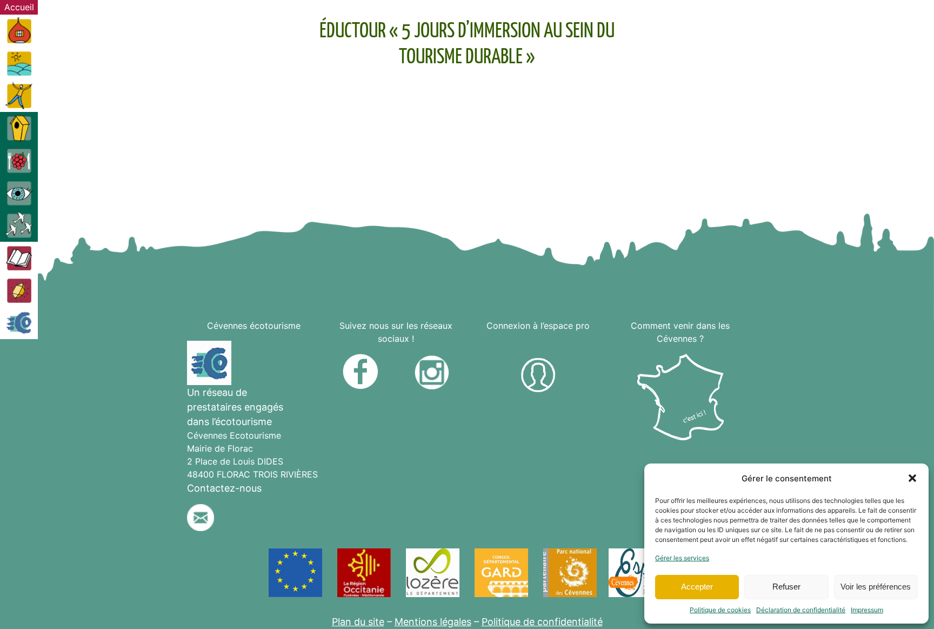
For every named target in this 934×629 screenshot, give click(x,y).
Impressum (867, 610)
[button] (912, 478)
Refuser (786, 586)
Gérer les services (682, 558)
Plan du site (358, 621)
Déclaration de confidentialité (800, 610)
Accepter (697, 586)
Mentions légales (433, 621)
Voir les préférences (875, 586)
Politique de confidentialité (542, 621)
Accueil (19, 7)
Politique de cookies (720, 610)
